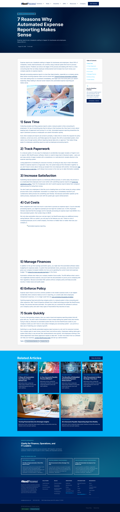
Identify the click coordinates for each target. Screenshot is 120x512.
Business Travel (44, 341)
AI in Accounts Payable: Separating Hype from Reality (80, 422)
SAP (78, 486)
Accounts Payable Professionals (58, 489)
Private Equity (57, 493)
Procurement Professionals (91, 374)
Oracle (79, 488)
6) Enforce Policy (91, 76)
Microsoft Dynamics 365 (82, 484)
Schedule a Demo (94, 101)
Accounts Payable (23, 374)
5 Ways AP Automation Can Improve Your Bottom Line (26, 378)
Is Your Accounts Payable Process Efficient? (48, 378)
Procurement (45, 485)
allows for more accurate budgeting (38, 272)
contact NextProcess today (43, 337)
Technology (68, 489)
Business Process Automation (27, 419)
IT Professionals (57, 491)
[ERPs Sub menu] (67, 3)
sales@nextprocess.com (26, 500)
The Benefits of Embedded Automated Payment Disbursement (71, 378)
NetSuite (79, 492)
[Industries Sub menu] (60, 3)
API (89, 492)
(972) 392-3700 (36, 500)
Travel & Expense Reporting (26, 13)
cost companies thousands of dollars (62, 297)
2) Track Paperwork (91, 66)
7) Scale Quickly (90, 79)
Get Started (93, 3)
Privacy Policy (89, 507)
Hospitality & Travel (70, 490)
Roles (47, 3)
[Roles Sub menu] (50, 3)
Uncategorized (44, 374)
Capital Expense (45, 483)
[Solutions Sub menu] (43, 3)
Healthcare (68, 483)
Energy (67, 487)
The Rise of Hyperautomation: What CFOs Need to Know (32, 463)
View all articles (96, 358)
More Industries (70, 492)
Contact (90, 485)
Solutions (39, 3)
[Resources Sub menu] (77, 3)
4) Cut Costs (90, 71)
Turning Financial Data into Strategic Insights (34, 422)
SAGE (79, 490)
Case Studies (91, 490)
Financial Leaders (57, 483)
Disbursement (45, 489)
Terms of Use (96, 507)
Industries (56, 3)
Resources (73, 3)
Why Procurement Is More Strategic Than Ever (92, 378)
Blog (90, 494)
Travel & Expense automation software (65, 76)
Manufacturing (69, 485)
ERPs (64, 3)
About (90, 483)
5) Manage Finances (91, 74)
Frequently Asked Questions (92, 488)
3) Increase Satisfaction (92, 68)
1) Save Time (90, 63)
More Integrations (82, 494)
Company (83, 3)
